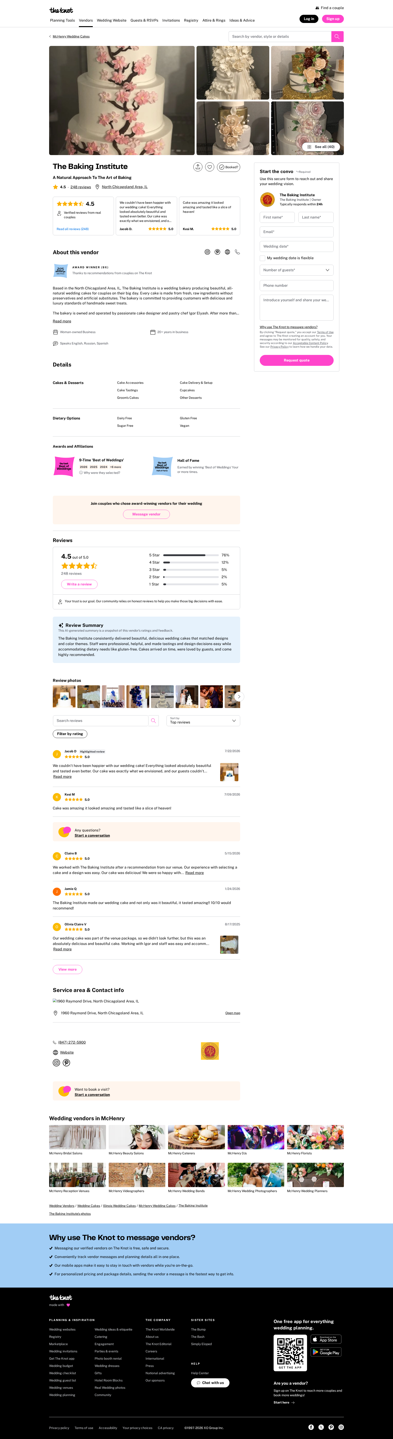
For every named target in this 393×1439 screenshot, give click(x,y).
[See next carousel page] (239, 697)
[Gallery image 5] (307, 128)
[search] (153, 720)
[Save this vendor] (209, 166)
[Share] (198, 167)
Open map (232, 1013)
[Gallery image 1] (122, 100)
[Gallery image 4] (307, 73)
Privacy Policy (279, 346)
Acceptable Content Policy (310, 343)
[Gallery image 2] (232, 73)
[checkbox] (262, 258)
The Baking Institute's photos (70, 1213)
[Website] (227, 252)
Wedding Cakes (88, 1206)
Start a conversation (92, 835)
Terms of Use (325, 332)
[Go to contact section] (237, 253)
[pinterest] (217, 252)
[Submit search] (337, 36)
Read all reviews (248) (73, 229)
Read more (62, 321)
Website (67, 1052)
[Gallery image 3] (232, 128)
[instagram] (207, 252)
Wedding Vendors (61, 1206)
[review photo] (64, 696)
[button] (99, 473)
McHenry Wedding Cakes (71, 36)
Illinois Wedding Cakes (119, 1206)
